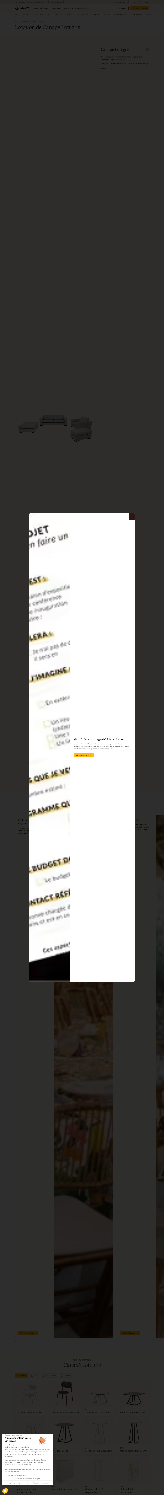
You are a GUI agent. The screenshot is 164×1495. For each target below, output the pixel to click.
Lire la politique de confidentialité (15, 1475)
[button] (5, 1491)
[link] (84, 755)
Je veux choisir (15, 1483)
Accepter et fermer (40, 1483)
